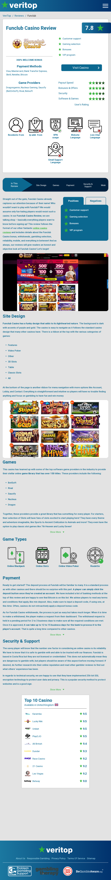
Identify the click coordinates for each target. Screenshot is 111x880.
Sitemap (91, 858)
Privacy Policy (59, 858)
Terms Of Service (76, 858)
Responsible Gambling (38, 858)
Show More (55, 532)
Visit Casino (81, 67)
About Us (20, 858)
